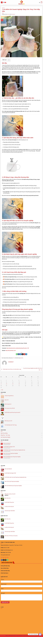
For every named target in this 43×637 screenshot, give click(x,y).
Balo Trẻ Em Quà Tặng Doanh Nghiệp (11, 453)
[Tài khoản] (39, 2)
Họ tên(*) (2, 579)
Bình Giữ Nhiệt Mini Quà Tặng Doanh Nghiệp (12, 456)
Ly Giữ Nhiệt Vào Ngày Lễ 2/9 (9, 446)
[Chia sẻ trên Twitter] (20, 354)
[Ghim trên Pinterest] (24, 354)
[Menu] (2, 2)
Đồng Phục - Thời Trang (5, 435)
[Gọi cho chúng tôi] (7, 560)
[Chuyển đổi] (41, 433)
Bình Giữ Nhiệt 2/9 (7, 443)
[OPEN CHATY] (40, 634)
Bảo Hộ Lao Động (4, 433)
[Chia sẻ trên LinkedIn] (26, 354)
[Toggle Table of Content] (8, 60)
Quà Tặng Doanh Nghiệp (5, 437)
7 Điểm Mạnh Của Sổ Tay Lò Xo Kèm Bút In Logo (11, 369)
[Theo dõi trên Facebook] (2, 560)
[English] (4, 2)
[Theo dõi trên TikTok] (4, 560)
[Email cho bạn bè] (22, 354)
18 (6, 383)
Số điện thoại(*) (3, 584)
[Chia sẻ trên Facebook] (19, 354)
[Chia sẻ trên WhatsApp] (17, 354)
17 (1, 383)
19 (12, 383)
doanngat (13, 14)
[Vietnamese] (5, 2)
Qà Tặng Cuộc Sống (4, 557)
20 (19, 383)
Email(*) (2, 588)
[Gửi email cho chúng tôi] (5, 560)
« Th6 (2, 389)
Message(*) (3, 593)
